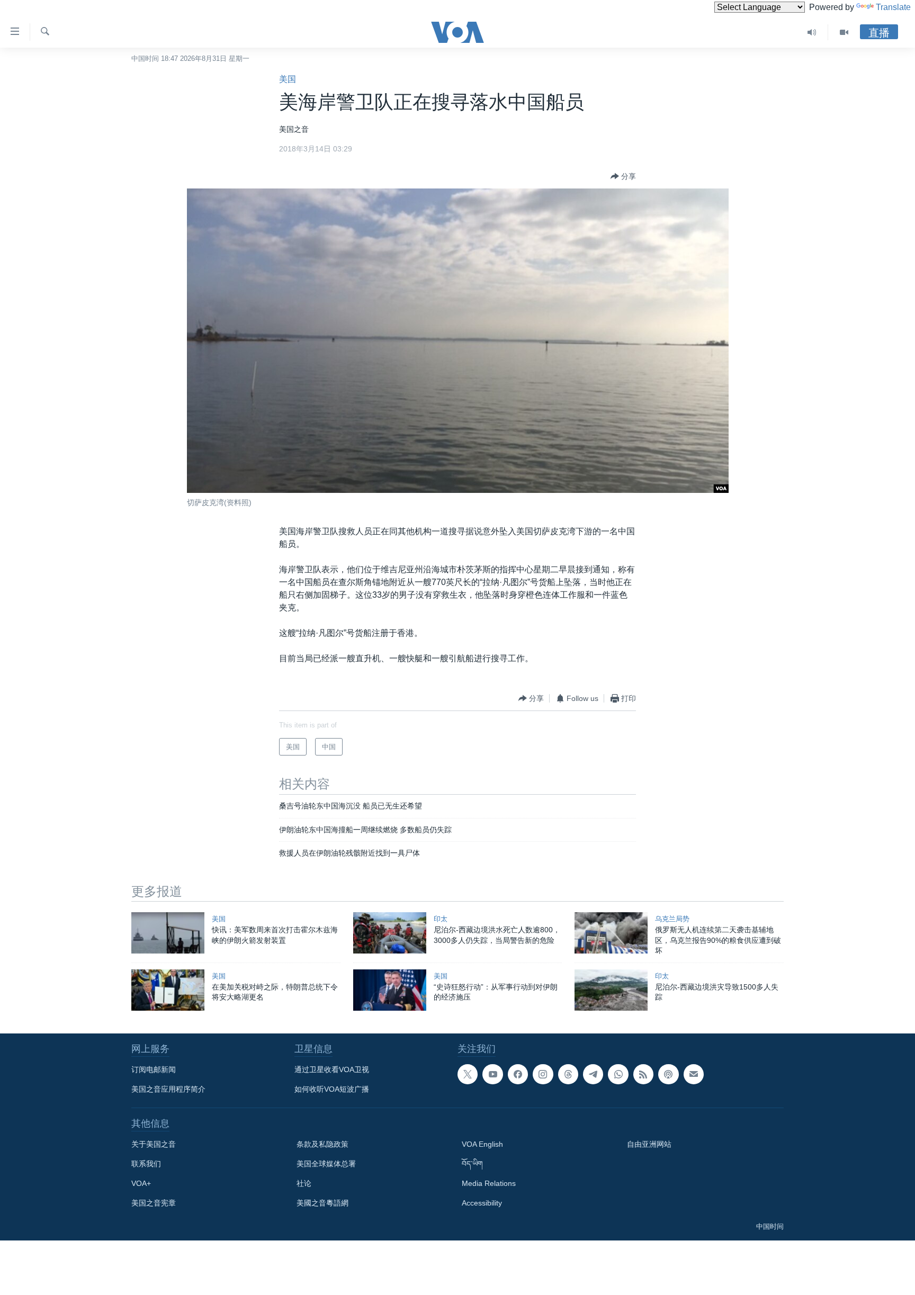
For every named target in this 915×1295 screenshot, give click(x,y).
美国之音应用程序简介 (168, 1089)
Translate (893, 7)
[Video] (844, 32)
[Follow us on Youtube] (492, 1074)
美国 (287, 79)
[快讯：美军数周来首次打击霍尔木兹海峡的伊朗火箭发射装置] (167, 933)
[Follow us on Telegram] (593, 1074)
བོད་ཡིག (472, 1163)
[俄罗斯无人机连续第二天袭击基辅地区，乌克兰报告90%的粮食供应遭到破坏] (611, 933)
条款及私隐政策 (322, 1144)
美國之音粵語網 (322, 1203)
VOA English (482, 1144)
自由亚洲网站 (649, 1144)
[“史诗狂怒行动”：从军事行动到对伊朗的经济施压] (389, 990)
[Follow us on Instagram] (543, 1074)
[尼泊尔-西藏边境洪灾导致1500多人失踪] (611, 990)
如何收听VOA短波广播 (331, 1089)
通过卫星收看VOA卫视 (331, 1069)
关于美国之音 (153, 1144)
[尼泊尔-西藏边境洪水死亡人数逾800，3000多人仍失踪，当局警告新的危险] (389, 933)
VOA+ (141, 1183)
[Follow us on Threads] (568, 1074)
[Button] (623, 176)
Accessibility (482, 1203)
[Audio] (812, 32)
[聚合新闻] (643, 1074)
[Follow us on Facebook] (518, 1074)
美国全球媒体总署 (326, 1163)
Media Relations (489, 1183)
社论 (304, 1183)
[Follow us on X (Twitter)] (467, 1074)
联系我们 (146, 1163)
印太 (440, 919)
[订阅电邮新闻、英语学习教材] (694, 1074)
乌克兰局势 (672, 919)
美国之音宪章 (153, 1203)
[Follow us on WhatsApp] (618, 1074)
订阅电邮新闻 (153, 1069)
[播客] (668, 1074)
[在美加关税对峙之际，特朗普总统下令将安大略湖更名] (167, 990)
